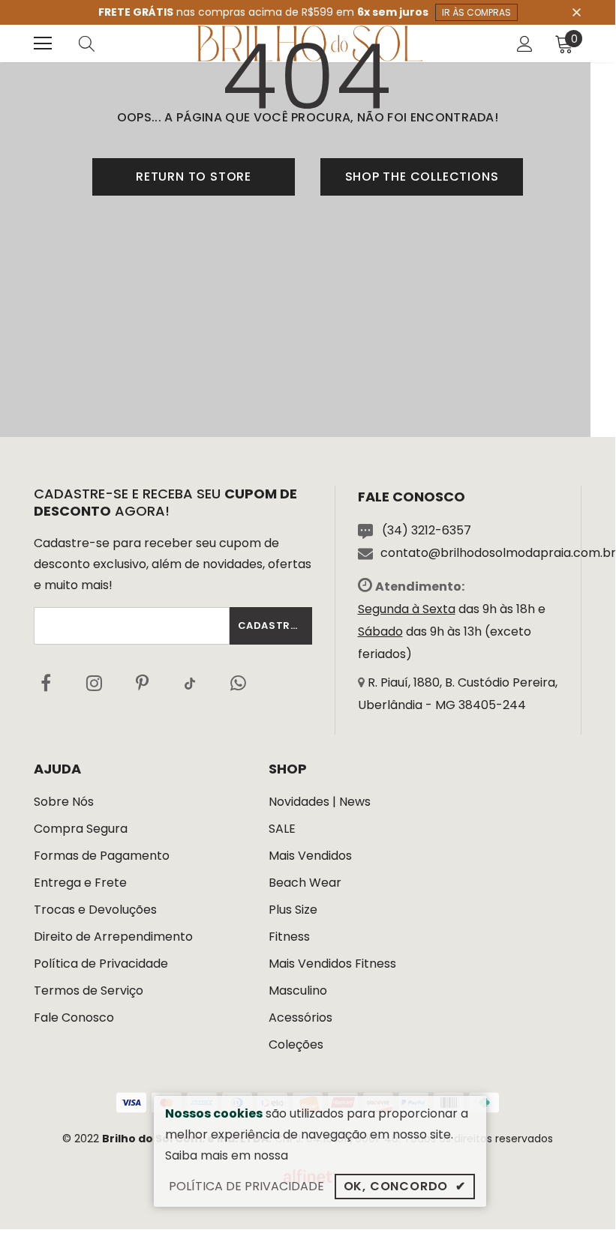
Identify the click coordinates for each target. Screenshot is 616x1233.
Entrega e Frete (80, 882)
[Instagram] (94, 683)
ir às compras (476, 12)
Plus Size (293, 909)
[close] (576, 11)
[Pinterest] (142, 683)
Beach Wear (305, 882)
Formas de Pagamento (102, 855)
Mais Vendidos (310, 855)
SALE (282, 828)
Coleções (296, 1044)
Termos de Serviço (88, 990)
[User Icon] (525, 44)
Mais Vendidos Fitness (332, 963)
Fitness (289, 936)
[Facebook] (46, 683)
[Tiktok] (190, 683)
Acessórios (300, 1017)
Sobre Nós (64, 801)
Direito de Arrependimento (113, 936)
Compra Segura (81, 828)
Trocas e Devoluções (95, 909)
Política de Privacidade (101, 963)
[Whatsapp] (238, 683)
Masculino (298, 990)
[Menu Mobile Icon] (43, 43)
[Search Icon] (101, 43)
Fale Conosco (74, 1017)
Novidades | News (320, 801)
